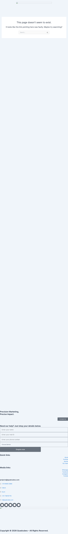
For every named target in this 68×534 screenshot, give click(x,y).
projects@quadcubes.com (9, 480)
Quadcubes (22, 530)
